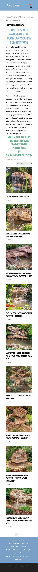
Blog (28, 543)
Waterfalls (15, 17)
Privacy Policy (14, 546)
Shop (22, 543)
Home (8, 17)
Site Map (23, 546)
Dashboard (26, 556)
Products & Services (13, 543)
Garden (22, 17)
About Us (21, 540)
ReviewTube (19, 569)
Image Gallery (17, 556)
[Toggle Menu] (30, 4)
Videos (8, 556)
